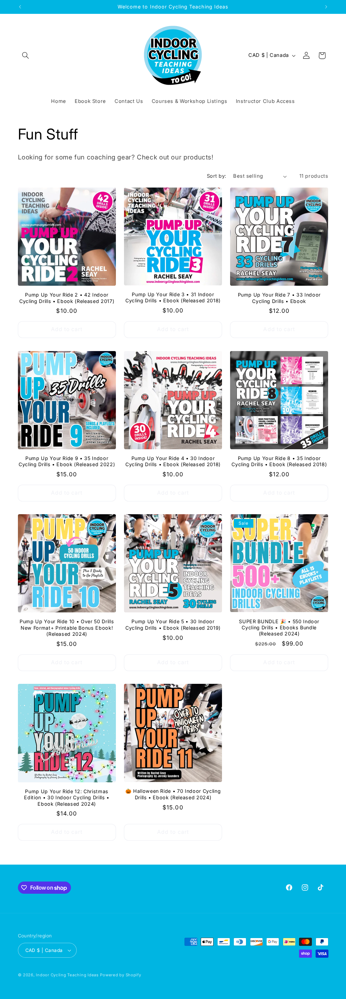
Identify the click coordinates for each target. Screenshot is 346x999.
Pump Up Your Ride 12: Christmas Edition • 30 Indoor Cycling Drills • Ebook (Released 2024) (66, 797)
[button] (25, 55)
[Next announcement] (326, 7)
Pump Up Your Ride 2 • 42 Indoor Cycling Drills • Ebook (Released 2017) (66, 298)
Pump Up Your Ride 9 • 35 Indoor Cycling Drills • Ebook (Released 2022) (67, 461)
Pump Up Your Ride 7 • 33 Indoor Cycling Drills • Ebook (279, 298)
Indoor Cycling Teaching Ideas (67, 975)
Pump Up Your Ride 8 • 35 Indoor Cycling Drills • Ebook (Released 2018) (279, 461)
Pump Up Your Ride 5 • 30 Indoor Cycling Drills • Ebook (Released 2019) (173, 624)
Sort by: (216, 176)
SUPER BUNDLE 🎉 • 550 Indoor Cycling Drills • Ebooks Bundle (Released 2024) (279, 627)
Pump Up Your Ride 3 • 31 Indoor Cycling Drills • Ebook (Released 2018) (173, 297)
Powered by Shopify (120, 975)
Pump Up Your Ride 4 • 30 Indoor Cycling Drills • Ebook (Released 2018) (173, 461)
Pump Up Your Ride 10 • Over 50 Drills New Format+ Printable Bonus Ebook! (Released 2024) (67, 627)
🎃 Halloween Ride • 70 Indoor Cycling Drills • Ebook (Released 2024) (173, 794)
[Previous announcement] (20, 7)
